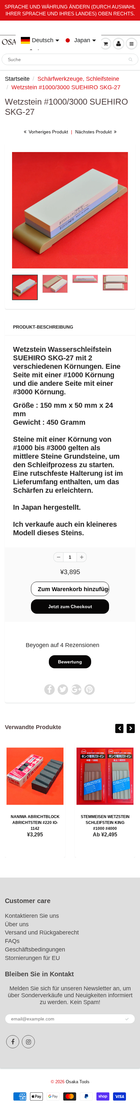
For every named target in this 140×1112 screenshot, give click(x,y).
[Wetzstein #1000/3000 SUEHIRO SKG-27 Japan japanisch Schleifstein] (70, 210)
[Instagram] (28, 1041)
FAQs (12, 941)
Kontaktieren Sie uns (32, 916)
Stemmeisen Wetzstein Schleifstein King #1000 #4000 (105, 822)
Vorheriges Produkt (47, 131)
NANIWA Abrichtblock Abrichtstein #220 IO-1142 (35, 822)
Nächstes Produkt (94, 131)
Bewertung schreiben (70, 663)
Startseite (17, 79)
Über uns (17, 924)
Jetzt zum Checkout (70, 606)
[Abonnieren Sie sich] (127, 1019)
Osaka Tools (78, 1081)
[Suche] (130, 59)
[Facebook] (12, 1041)
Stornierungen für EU (32, 958)
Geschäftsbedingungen (35, 949)
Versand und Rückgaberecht (42, 932)
